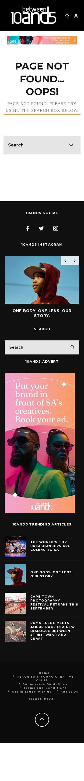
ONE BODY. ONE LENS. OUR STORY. (51, 574)
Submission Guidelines (45, 684)
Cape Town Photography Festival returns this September (54, 602)
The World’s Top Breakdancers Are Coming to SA (50, 546)
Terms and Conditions (45, 688)
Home (44, 673)
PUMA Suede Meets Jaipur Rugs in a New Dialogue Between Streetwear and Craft (52, 631)
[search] (71, 145)
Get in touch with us (32, 691)
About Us (69, 691)
